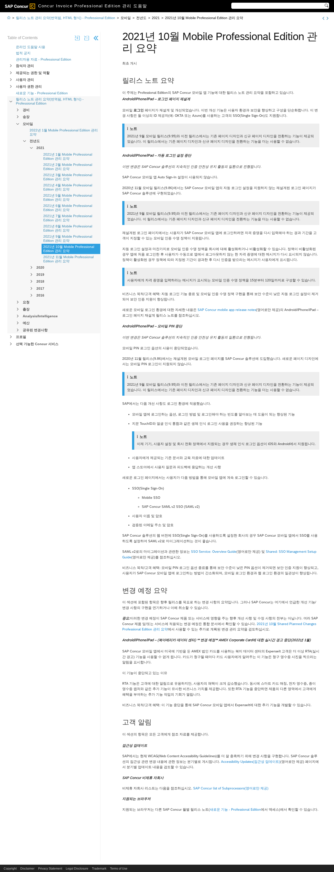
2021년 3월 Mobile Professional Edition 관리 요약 (67, 177)
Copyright (10, 868)
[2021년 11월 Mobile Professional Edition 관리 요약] (327, 18)
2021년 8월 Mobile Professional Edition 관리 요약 (67, 228)
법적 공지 (23, 53)
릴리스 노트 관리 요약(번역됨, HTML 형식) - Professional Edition (50, 101)
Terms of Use (118, 868)
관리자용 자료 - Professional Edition (43, 59)
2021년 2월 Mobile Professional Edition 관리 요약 (67, 167)
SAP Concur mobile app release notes (227, 310)
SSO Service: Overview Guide (213, 551)
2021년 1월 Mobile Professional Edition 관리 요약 (67, 156)
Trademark (99, 868)
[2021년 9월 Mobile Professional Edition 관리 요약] (323, 18)
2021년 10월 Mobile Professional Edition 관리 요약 (68, 249)
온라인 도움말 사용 (30, 47)
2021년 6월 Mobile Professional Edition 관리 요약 (67, 208)
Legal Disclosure (77, 868)
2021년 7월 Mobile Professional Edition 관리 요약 (67, 218)
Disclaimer (27, 868)
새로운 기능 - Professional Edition (42, 93)
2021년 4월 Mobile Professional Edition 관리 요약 (67, 187)
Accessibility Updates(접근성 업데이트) (250, 762)
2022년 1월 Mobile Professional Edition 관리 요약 (64, 132)
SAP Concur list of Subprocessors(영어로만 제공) (230, 788)
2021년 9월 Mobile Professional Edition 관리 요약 (67, 238)
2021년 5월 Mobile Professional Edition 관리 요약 (67, 197)
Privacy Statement (50, 868)
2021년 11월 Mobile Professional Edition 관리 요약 (68, 259)
